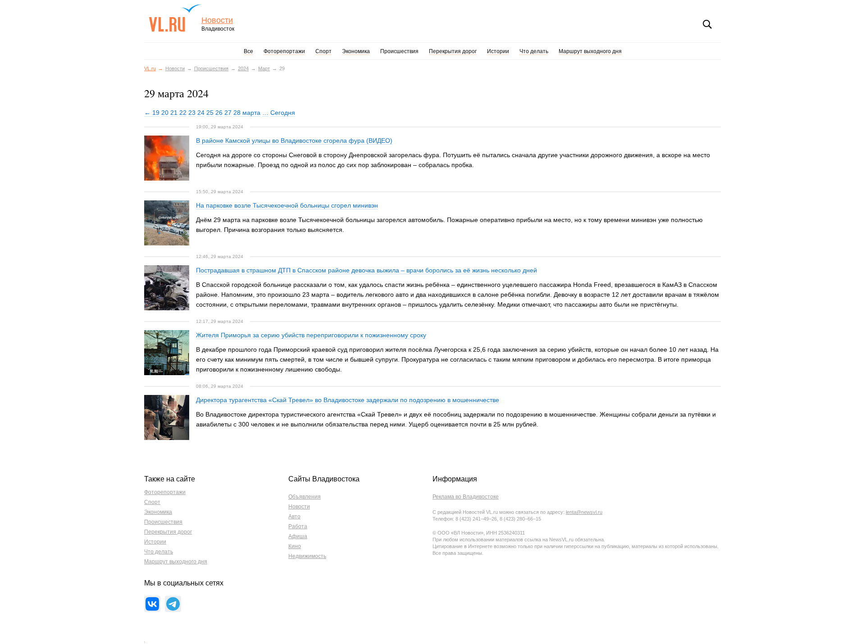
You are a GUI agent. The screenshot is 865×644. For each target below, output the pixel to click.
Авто (294, 516)
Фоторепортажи (284, 51)
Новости (217, 20)
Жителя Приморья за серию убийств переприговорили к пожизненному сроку (311, 335)
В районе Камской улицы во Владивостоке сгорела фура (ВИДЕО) (294, 140)
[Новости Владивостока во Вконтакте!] (152, 604)
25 (210, 112)
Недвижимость (307, 556)
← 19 (151, 112)
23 (192, 112)
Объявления (304, 497)
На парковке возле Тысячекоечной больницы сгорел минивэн (287, 205)
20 (164, 112)
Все (248, 51)
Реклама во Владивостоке (465, 497)
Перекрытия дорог (453, 51)
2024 (243, 68)
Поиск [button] (707, 24)
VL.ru (175, 18)
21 (174, 112)
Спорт (323, 51)
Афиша (297, 536)
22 (183, 112)
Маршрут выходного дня (590, 51)
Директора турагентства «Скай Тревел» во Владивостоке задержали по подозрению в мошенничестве (347, 400)
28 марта (246, 112)
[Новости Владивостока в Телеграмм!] (173, 604)
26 (219, 112)
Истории (498, 51)
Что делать (533, 51)
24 (201, 112)
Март (264, 68)
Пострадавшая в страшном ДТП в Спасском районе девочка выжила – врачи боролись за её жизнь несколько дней (366, 270)
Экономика (356, 51)
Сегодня (282, 112)
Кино (294, 546)
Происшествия (399, 51)
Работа (297, 526)
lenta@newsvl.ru (584, 512)
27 (228, 112)
